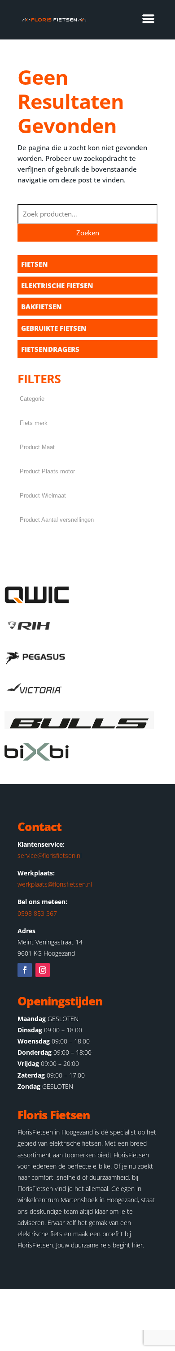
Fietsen (34, 264)
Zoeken (87, 232)
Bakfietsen (41, 306)
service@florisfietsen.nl (50, 855)
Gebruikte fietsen (54, 328)
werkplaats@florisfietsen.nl (55, 884)
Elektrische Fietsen (57, 285)
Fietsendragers (50, 349)
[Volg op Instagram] (42, 970)
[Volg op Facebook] (25, 970)
